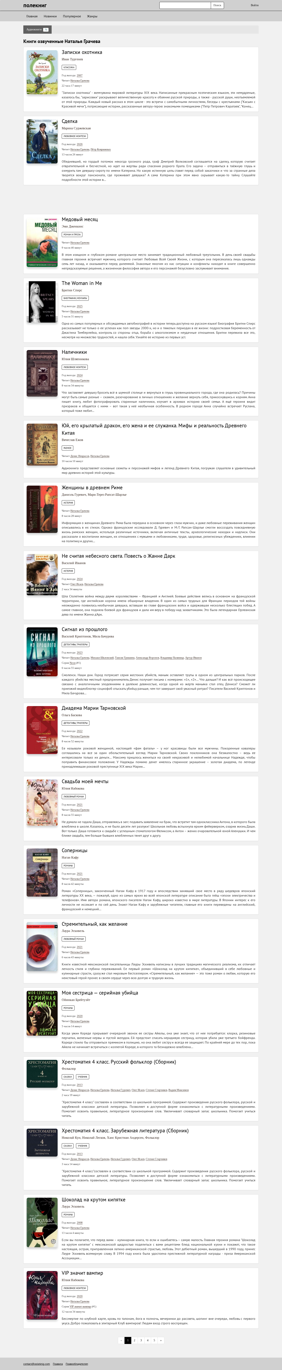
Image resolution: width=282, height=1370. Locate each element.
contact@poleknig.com (36, 1364)
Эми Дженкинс (72, 226)
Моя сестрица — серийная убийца (100, 992)
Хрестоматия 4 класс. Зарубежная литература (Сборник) (125, 1130)
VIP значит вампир (82, 1273)
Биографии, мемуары (75, 298)
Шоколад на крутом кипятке (94, 1199)
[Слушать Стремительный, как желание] (42, 946)
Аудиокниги (36, 29)
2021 (80, 804)
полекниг (35, 5)
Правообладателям (77, 1364)
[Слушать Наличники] (42, 373)
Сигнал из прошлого (84, 629)
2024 (80, 375)
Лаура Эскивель (73, 931)
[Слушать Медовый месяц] (42, 241)
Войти (255, 5)
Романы (68, 865)
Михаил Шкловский (102, 657)
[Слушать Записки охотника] (42, 72)
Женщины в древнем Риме (92, 487)
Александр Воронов (147, 657)
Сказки (68, 1076)
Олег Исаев (76, 584)
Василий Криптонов (76, 636)
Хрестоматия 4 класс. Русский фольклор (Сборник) (119, 1061)
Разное (67, 448)
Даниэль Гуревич (74, 494)
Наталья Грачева (79, 80)
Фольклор (69, 1068)
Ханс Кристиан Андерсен (125, 1137)
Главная (32, 16)
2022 (80, 731)
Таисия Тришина (125, 657)
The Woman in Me (82, 283)
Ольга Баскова (72, 715)
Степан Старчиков (156, 1089)
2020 (80, 1015)
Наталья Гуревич (120, 1089)
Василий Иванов (74, 563)
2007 (80, 75)
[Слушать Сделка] (42, 141)
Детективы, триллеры (76, 644)
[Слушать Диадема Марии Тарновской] (42, 729)
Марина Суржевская (76, 128)
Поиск (217, 5)
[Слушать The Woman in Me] (42, 301)
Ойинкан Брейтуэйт (76, 1000)
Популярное (72, 16)
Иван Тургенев (72, 59)
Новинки (50, 16)
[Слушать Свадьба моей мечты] (42, 802)
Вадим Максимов (178, 1089)
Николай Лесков (93, 1137)
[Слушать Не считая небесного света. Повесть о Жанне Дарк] (42, 574)
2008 (80, 1222)
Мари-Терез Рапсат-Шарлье (107, 494)
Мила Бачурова (103, 636)
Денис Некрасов (79, 455)
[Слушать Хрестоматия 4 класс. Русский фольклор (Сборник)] (42, 1073)
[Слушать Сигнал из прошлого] (42, 651)
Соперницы (75, 850)
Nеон (73, 662)
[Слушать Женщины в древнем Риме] (42, 509)
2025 (80, 306)
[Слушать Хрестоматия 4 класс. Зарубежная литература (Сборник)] (42, 1142)
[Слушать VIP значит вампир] (42, 1295)
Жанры (92, 16)
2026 (80, 144)
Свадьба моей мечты (85, 781)
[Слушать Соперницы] (42, 872)
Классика (69, 67)
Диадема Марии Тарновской (94, 708)
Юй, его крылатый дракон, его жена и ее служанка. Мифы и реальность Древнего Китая (154, 429)
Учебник (82, 1076)
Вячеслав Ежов (72, 440)
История (68, 502)
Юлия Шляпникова (75, 359)
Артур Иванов (193, 657)
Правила (58, 1364)
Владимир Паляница (172, 657)
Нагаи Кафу (70, 857)
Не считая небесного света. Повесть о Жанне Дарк (118, 556)
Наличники (74, 352)
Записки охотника (82, 52)
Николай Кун (71, 1137)
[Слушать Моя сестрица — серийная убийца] (42, 1013)
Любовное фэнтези (75, 136)
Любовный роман (74, 796)
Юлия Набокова (73, 788)
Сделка (69, 121)
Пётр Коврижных (101, 149)
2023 (80, 652)
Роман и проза (72, 234)
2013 (80, 1084)
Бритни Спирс (72, 290)
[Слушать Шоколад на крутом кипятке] (42, 1222)
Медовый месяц (80, 219)
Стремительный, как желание (95, 924)
